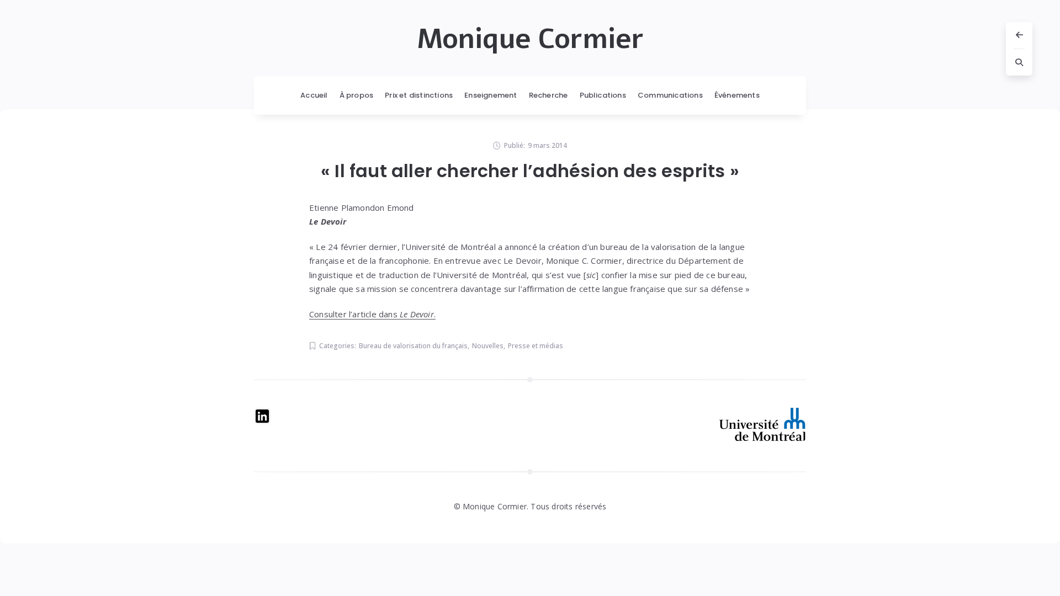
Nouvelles (488, 345)
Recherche (548, 95)
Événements (737, 95)
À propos (357, 95)
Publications (603, 95)
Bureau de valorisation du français (413, 345)
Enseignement (490, 95)
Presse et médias (535, 345)
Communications (670, 95)
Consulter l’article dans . (372, 314)
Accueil (313, 95)
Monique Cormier (530, 39)
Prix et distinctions (419, 95)
